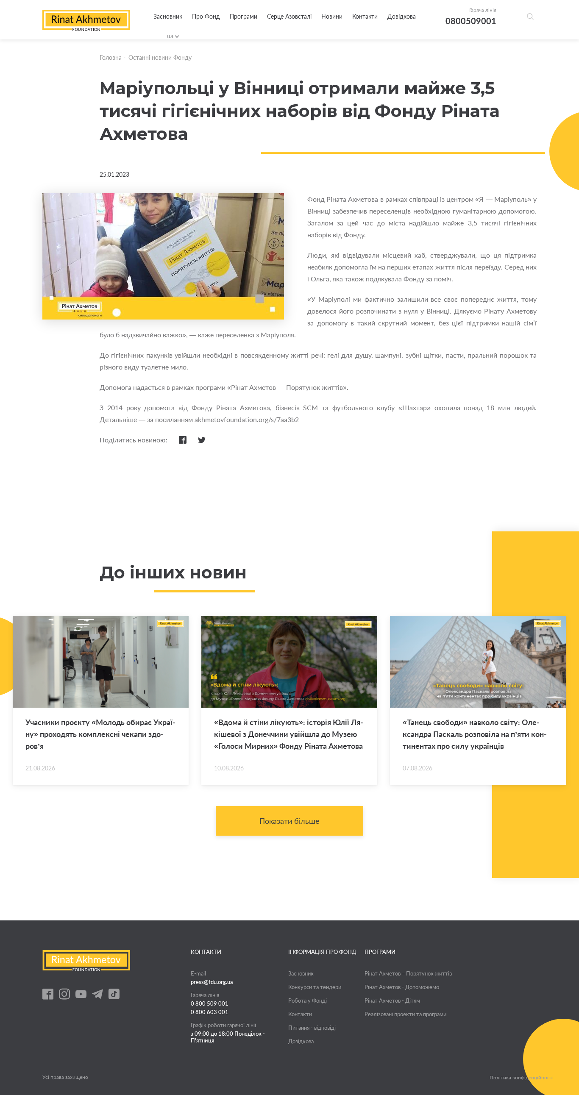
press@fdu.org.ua (212, 981)
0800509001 (470, 21)
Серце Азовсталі (289, 16)
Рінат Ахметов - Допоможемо (402, 987)
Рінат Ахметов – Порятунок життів (408, 973)
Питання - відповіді (312, 1027)
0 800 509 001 (209, 1003)
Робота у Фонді (307, 1000)
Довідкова (401, 16)
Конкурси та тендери (314, 987)
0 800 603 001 (209, 1012)
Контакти (365, 16)
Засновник (167, 16)
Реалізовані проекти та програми (405, 1014)
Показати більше (289, 820)
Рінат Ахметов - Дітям (392, 1000)
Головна (111, 57)
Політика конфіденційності (522, 1078)
